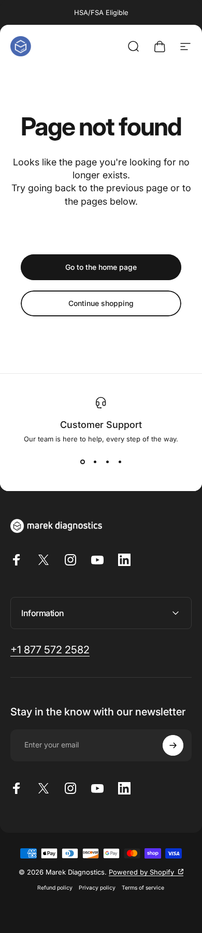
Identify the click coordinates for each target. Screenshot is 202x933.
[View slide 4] (119, 461)
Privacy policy (97, 887)
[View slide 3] (107, 461)
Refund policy (55, 887)
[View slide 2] (95, 461)
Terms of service (143, 887)
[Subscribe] (173, 745)
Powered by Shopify (146, 872)
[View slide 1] (82, 461)
